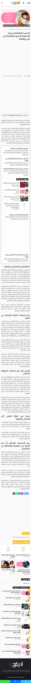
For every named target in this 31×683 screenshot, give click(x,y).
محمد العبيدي (26, 75)
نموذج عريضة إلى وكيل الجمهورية (12, 637)
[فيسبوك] (27, 493)
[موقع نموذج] (15, 3)
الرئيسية (27, 29)
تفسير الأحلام (21, 29)
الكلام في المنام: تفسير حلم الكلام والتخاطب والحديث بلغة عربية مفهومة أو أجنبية (11, 205)
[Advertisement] (15, 57)
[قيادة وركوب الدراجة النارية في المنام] (26, 646)
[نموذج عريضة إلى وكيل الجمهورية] (26, 639)
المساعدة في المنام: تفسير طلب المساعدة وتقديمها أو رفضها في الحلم (23, 571)
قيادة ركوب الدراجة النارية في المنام (12, 644)
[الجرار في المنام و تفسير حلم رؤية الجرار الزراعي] (26, 626)
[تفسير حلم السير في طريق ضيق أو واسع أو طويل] (26, 620)
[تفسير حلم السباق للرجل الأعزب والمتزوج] (8, 549)
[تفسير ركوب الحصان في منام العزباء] (8, 564)
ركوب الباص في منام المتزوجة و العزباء (12, 604)
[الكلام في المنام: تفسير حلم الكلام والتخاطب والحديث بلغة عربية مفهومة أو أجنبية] (24, 205)
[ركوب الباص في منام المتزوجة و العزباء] (26, 606)
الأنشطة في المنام (13, 29)
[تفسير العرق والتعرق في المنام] (23, 549)
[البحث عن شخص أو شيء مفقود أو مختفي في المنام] (24, 185)
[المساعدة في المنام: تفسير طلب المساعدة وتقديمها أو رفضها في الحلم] (23, 564)
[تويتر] (25, 493)
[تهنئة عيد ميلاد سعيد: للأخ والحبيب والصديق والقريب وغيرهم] (26, 633)
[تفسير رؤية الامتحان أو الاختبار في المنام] (24, 191)
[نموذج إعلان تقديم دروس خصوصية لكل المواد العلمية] (26, 613)
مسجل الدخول (21, 537)
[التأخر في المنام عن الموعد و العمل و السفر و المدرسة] (24, 198)
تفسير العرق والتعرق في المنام (23, 554)
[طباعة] (14, 493)
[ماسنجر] (19, 493)
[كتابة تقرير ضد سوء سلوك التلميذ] (26, 600)
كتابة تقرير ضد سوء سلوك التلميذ (13, 597)
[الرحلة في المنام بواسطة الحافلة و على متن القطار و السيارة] (26, 653)
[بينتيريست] (22, 493)
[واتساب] (16, 493)
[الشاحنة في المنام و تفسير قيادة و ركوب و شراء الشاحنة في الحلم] (26, 593)
